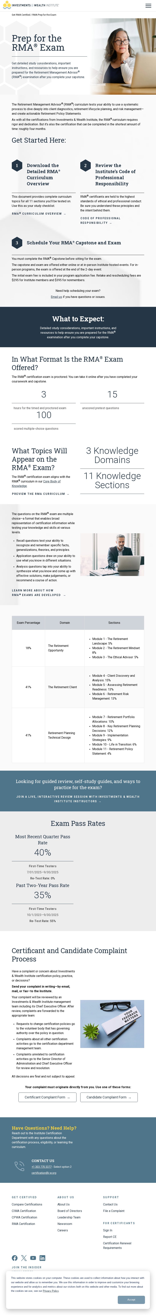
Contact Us (110, 1204)
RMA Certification (23, 1224)
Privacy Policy (51, 1290)
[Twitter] (24, 1260)
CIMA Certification (24, 1211)
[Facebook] (15, 1260)
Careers (62, 1230)
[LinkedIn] (42, 1260)
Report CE (109, 1237)
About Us (63, 1204)
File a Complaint (113, 1211)
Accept (131, 1299)
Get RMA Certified (21, 15)
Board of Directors (69, 1211)
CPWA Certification (24, 1217)
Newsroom (64, 1224)
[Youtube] (33, 1259)
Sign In (107, 1230)
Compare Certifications (27, 1204)
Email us (56, 297)
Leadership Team (68, 1217)
